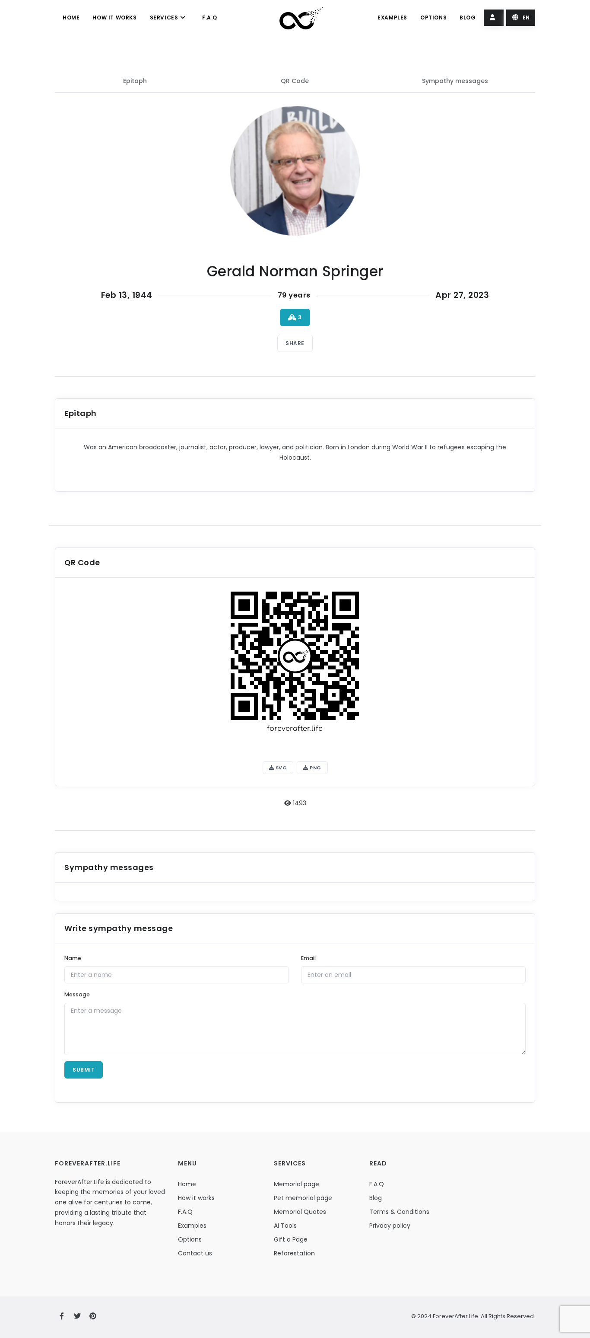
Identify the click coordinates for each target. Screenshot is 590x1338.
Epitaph (135, 81)
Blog (468, 17)
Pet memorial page (303, 1198)
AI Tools (285, 1225)
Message (77, 994)
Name (72, 958)
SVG (280, 767)
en (525, 17)
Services (165, 17)
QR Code (295, 81)
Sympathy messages (455, 81)
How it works (114, 17)
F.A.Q (209, 17)
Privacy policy (389, 1225)
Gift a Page (291, 1239)
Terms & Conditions (399, 1211)
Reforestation (294, 1253)
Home (71, 17)
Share (295, 343)
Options (433, 17)
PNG (314, 767)
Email (308, 958)
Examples (392, 17)
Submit (84, 1069)
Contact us (195, 1253)
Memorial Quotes (300, 1211)
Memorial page (296, 1184)
